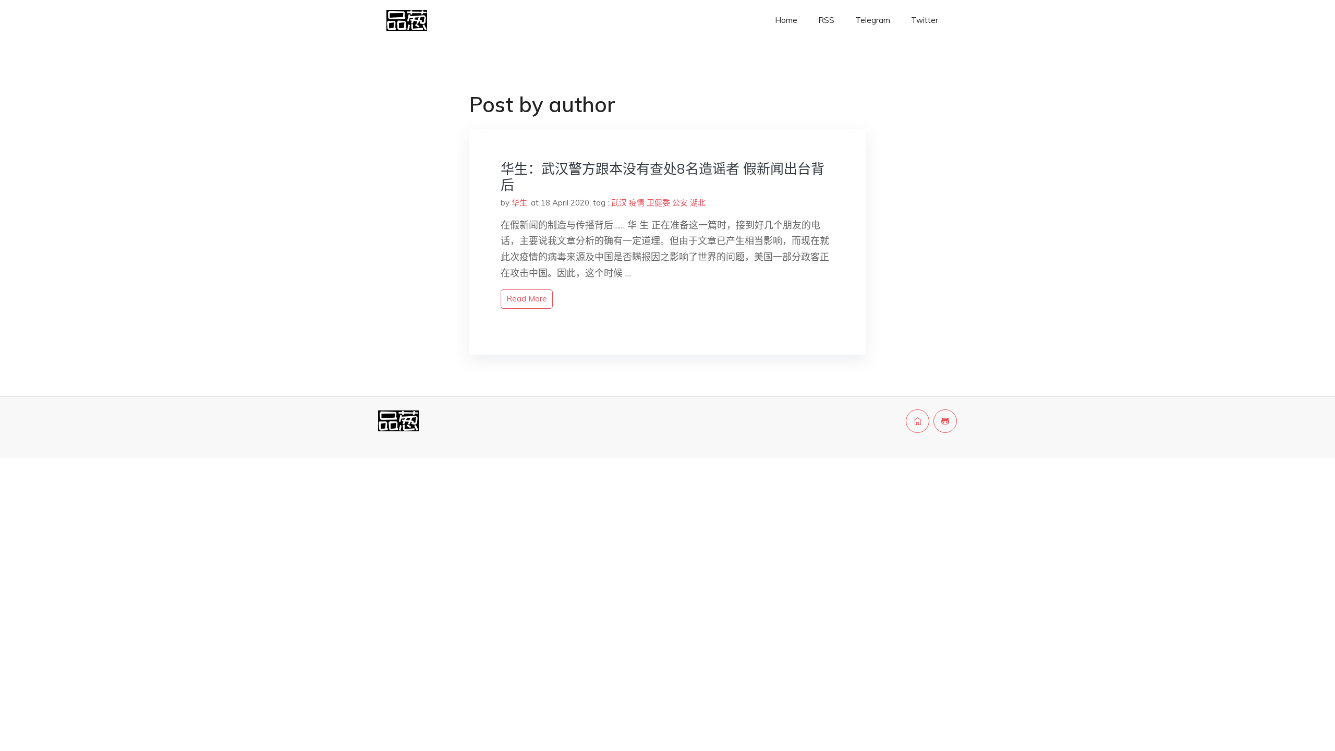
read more (526, 299)
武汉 (619, 203)
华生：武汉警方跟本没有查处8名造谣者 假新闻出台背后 (662, 176)
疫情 (637, 203)
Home (786, 20)
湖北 (698, 203)
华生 (519, 203)
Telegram (872, 20)
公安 (680, 203)
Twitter (924, 20)
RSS (826, 20)
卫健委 (658, 203)
